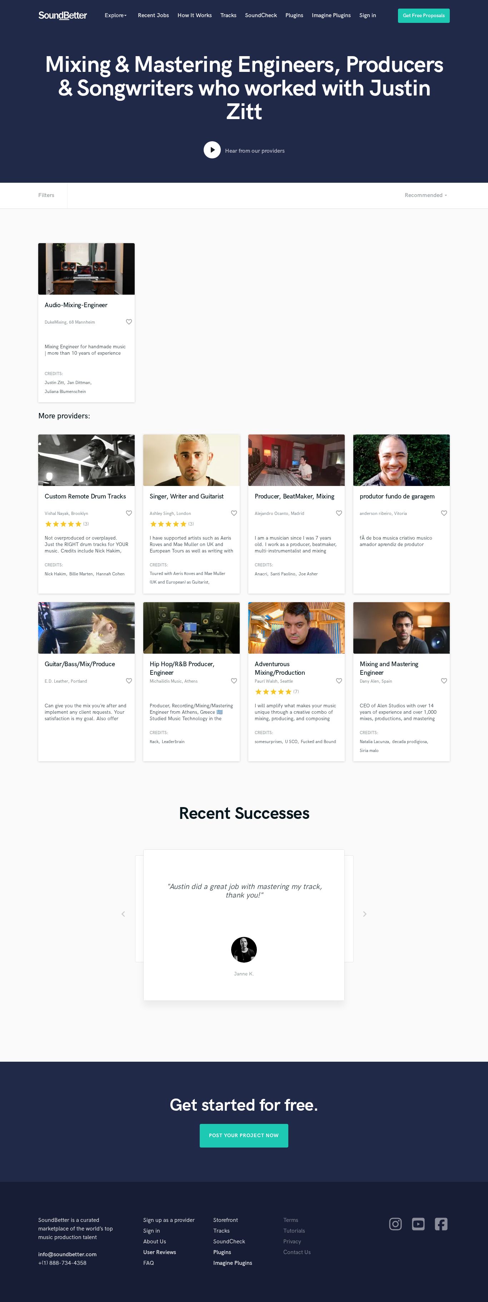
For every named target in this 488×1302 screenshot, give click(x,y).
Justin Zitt (54, 382)
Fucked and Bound (318, 742)
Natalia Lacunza (374, 742)
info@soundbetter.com (67, 1254)
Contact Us (297, 1252)
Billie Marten (81, 574)
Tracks (228, 15)
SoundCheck (261, 15)
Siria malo (369, 750)
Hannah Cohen (110, 574)
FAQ (148, 1263)
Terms (290, 1220)
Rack (154, 742)
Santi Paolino (282, 574)
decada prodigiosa (409, 742)
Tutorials (294, 1231)
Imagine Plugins (331, 15)
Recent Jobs (153, 15)
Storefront (225, 1220)
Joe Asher (308, 574)
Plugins (294, 15)
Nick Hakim (55, 574)
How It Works (195, 15)
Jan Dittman (78, 382)
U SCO (291, 742)
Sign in (367, 15)
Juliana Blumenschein (65, 391)
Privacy (292, 1241)
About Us (154, 1241)
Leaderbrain (173, 742)
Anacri (261, 574)
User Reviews (159, 1252)
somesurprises (268, 742)
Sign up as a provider (169, 1220)
